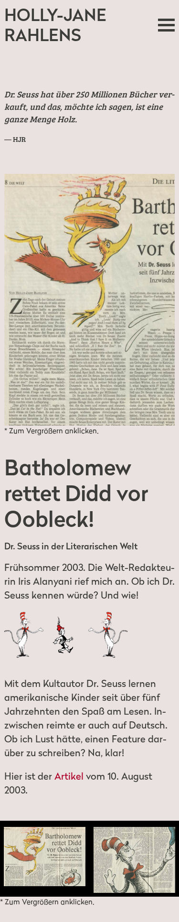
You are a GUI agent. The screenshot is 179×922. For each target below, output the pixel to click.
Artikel (69, 776)
